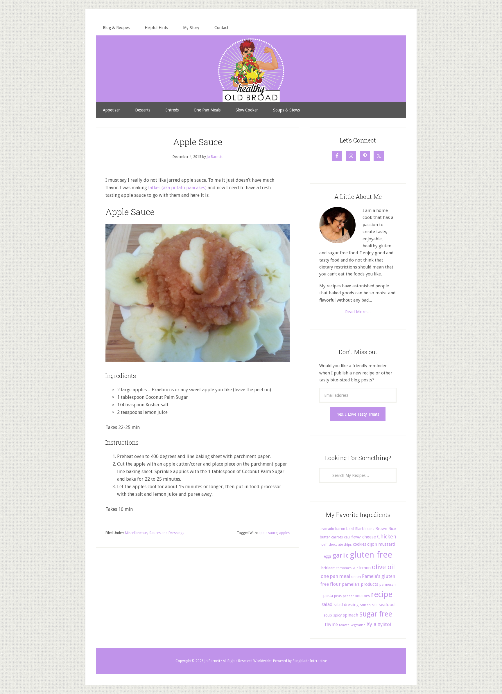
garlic (341, 555)
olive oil (383, 567)
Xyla (371, 624)
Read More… (358, 311)
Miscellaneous (136, 533)
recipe (381, 594)
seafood (387, 604)
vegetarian (358, 625)
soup (328, 615)
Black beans (364, 529)
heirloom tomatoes (336, 568)
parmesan (387, 585)
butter (325, 537)
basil (350, 528)
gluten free (371, 555)
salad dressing (346, 604)
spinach (350, 615)
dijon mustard (381, 544)
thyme (331, 624)
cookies (359, 544)
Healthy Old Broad (251, 51)
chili (324, 545)
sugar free (375, 614)
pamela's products (360, 584)
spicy (337, 615)
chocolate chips (340, 545)
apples (284, 533)
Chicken (386, 536)
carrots (337, 537)
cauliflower (352, 537)
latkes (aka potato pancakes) (177, 187)
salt (375, 605)
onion (356, 576)
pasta (328, 595)
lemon (365, 567)
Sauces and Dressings (166, 533)
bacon (340, 529)
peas (338, 596)
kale (355, 568)
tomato (344, 625)
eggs (327, 556)
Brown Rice (385, 528)
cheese (369, 537)
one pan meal (335, 576)
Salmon (365, 605)
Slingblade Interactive (310, 661)
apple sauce (268, 533)
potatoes (362, 596)
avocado (327, 529)
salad (327, 604)
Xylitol (384, 624)
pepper (348, 596)
